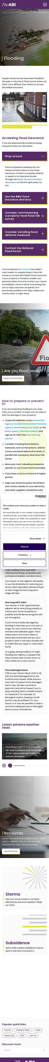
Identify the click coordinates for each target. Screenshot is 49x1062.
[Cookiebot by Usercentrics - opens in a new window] (35, 496)
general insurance (39, 12)
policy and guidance (19, 12)
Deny (24, 563)
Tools (37, 1030)
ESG (22, 1035)
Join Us (32, 1035)
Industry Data (23, 1030)
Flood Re (25, 269)
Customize (23, 555)
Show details (35, 539)
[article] (24, 888)
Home (4, 12)
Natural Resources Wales (26, 427)
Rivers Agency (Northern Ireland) (21, 431)
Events (7, 1030)
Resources (9, 1035)
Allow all (24, 546)
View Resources (11, 851)
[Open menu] (45, 4)
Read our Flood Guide (13, 378)
